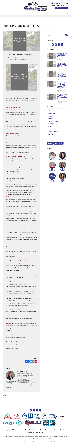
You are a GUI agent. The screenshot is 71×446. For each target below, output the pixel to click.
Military (50, 118)
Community (51, 113)
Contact (62, 13)
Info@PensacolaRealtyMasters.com (31, 441)
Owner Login (55, 5)
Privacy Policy (39, 432)
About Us (56, 13)
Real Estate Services (42, 13)
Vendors (50, 13)
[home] (35, 6)
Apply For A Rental (61, 8)
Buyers (50, 126)
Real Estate (51, 124)
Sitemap (31, 432)
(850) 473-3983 (61, 3)
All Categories (52, 111)
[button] (53, 44)
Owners (28, 13)
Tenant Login (64, 5)
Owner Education (53, 121)
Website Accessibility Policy (48, 441)
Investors (51, 116)
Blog (67, 13)
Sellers (50, 129)
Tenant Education (53, 131)
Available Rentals (20, 13)
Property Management (9, 13)
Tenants (33, 13)
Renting (50, 134)
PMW (64, 430)
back (6, 395)
